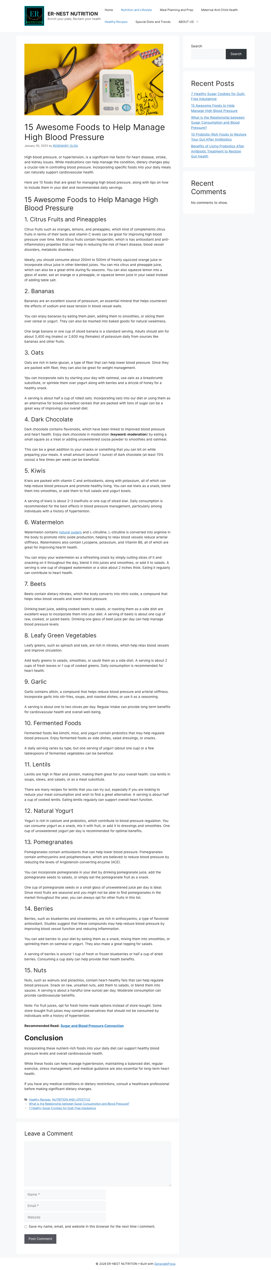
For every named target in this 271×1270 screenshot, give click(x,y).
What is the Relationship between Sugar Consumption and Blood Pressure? (79, 1103)
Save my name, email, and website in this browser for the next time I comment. (92, 1226)
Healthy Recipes (116, 22)
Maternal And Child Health (219, 10)
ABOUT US (186, 22)
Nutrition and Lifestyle (136, 10)
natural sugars (70, 532)
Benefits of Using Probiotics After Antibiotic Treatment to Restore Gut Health (217, 151)
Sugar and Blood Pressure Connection (92, 1026)
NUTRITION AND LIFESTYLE (71, 1099)
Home (109, 10)
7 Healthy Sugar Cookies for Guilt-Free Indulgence (62, 1108)
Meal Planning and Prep (176, 10)
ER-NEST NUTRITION (73, 14)
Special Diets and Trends (153, 22)
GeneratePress (165, 1264)
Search (196, 46)
